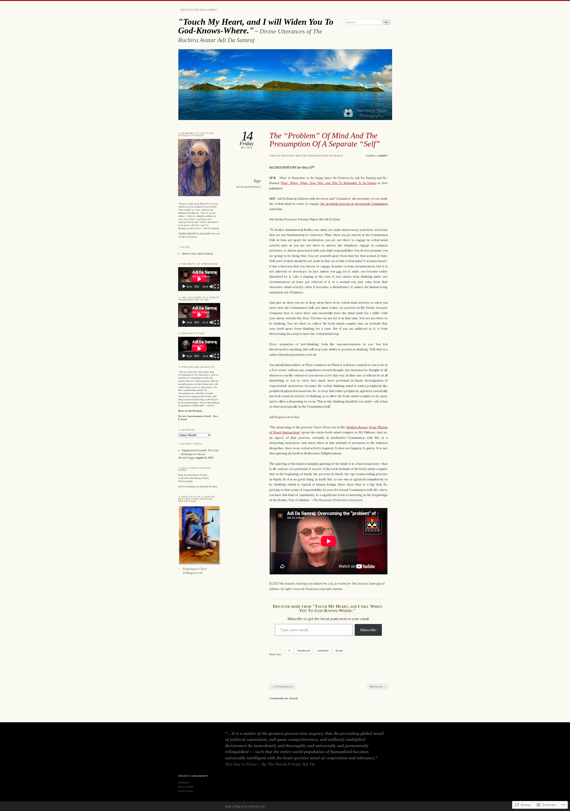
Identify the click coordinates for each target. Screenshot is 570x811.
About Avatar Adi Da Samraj (198, 9)
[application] (199, 279)
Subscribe (368, 630)
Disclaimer (184, 782)
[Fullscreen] (216, 286)
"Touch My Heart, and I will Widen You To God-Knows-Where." (256, 26)
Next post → (377, 686)
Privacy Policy (186, 786)
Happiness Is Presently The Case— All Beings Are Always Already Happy (198, 454)
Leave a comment (377, 155)
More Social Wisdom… (191, 410)
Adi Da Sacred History (248, 186)
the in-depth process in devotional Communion (354, 204)
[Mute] (212, 286)
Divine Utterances (331, 155)
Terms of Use (185, 791)
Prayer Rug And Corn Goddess (299, 155)
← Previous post (282, 686)
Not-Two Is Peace (241, 764)
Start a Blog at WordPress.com (245, 806)
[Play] (184, 286)
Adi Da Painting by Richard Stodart (197, 486)
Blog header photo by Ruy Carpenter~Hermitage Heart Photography (193, 478)
